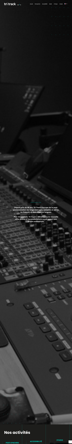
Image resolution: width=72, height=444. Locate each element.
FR (66, 3)
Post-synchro (37, 4)
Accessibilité (44, 4)
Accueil (31, 4)
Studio (50, 4)
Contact (61, 4)
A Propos (56, 4)
